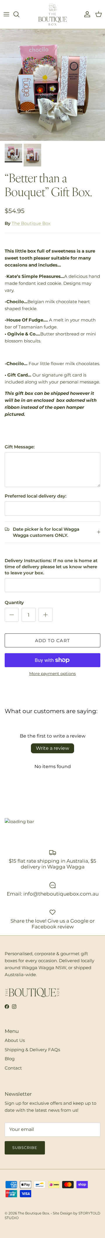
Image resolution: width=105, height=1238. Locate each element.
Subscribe (24, 1147)
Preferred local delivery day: (35, 496)
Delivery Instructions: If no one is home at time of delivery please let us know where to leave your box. (51, 567)
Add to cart (52, 640)
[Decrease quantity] (12, 615)
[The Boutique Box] (52, 14)
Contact (13, 1068)
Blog (10, 1058)
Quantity (14, 602)
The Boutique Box (31, 223)
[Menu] (6, 14)
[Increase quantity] (45, 615)
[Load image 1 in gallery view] (52, 85)
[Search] (19, 14)
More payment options (52, 673)
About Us (15, 1040)
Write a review (52, 748)
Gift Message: (20, 447)
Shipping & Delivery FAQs (32, 1049)
